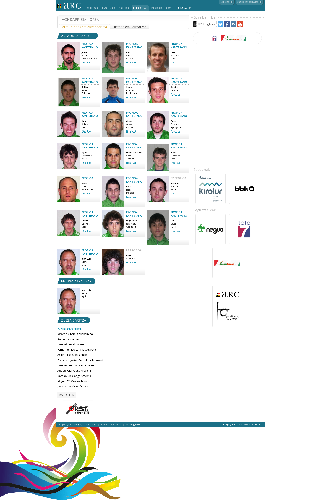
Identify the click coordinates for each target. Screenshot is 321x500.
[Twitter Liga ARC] (220, 26)
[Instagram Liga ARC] (233, 26)
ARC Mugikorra (206, 24)
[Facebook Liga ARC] (227, 26)
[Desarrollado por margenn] (132, 424)
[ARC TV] (227, 38)
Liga (69, 6)
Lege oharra (91, 424)
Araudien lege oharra (111, 424)
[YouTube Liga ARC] (240, 26)
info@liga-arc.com (232, 424)
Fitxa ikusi (86, 62)
